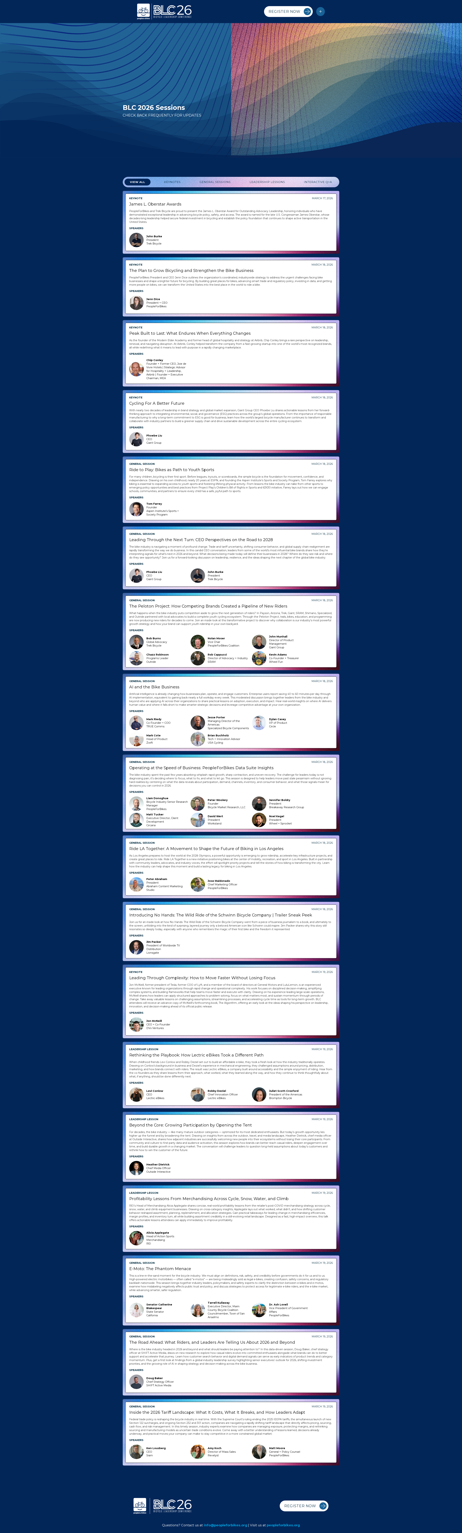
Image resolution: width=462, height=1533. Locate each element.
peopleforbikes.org (283, 1525)
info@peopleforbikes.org (225, 1525)
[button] (320, 11)
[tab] (138, 182)
